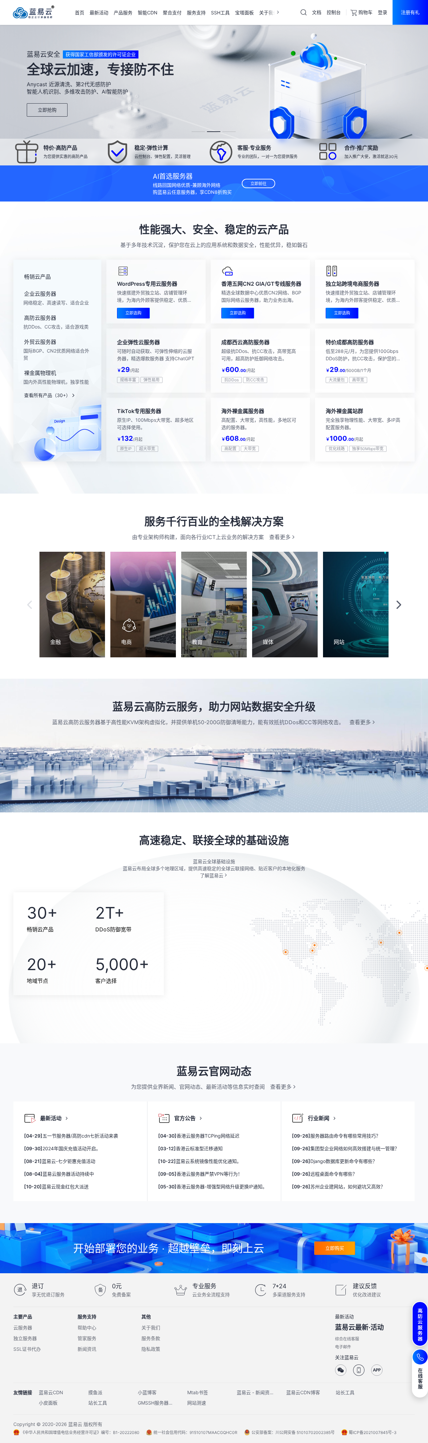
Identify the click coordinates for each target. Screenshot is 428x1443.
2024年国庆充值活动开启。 (62, 1148)
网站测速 (196, 1403)
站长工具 (345, 1392)
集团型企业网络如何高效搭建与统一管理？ (345, 1148)
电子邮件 (343, 1346)
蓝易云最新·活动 (359, 1327)
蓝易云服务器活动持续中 (59, 1174)
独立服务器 (25, 1338)
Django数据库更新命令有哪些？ (334, 1161)
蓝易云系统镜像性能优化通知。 (199, 1161)
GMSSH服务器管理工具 (156, 1403)
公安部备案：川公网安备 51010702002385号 (293, 1432)
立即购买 (334, 1248)
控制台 (334, 12)
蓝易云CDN (51, 1392)
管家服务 (87, 1338)
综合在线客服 (347, 1338)
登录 (382, 12)
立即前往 (258, 183)
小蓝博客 (147, 1392)
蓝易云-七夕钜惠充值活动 (59, 1161)
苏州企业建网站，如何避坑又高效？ (338, 1186)
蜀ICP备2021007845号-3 (373, 1432)
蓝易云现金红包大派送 (56, 1186)
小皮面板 (48, 1403)
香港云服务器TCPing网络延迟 (198, 1136)
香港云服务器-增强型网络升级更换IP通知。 (212, 1186)
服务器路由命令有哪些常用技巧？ (336, 1136)
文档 (316, 12)
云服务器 (22, 1327)
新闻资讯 (87, 1349)
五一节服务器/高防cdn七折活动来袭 (71, 1136)
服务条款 (150, 1338)
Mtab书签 (197, 1392)
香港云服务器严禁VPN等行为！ (200, 1174)
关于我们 (150, 1327)
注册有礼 (410, 12)
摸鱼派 (95, 1392)
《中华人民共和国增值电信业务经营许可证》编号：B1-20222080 (80, 1432)
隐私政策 (150, 1349)
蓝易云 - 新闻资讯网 (255, 1392)
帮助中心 (87, 1327)
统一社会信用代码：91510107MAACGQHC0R (195, 1432)
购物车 (365, 12)
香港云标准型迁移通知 (190, 1148)
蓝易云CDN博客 (303, 1392)
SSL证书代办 (27, 1349)
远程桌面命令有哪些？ (324, 1174)
